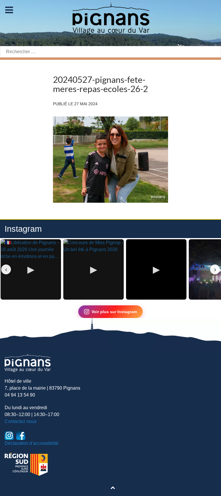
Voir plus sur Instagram (114, 311)
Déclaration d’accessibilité (31, 443)
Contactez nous (21, 421)
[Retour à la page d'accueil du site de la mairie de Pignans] (110, 18)
